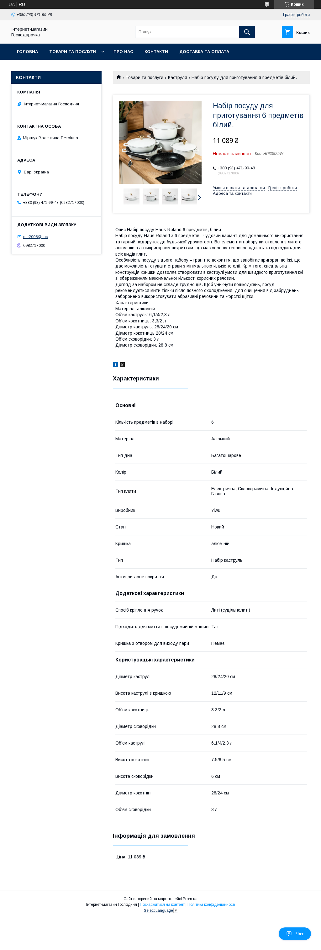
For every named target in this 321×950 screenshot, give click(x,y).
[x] (122, 365)
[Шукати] (247, 32)
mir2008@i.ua (35, 236)
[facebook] (115, 365)
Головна (27, 51)
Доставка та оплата (204, 51)
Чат (299, 933)
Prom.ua (190, 899)
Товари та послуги (72, 51)
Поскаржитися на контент (162, 904)
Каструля (177, 77)
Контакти (156, 51)
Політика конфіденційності (211, 904)
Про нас (123, 51)
